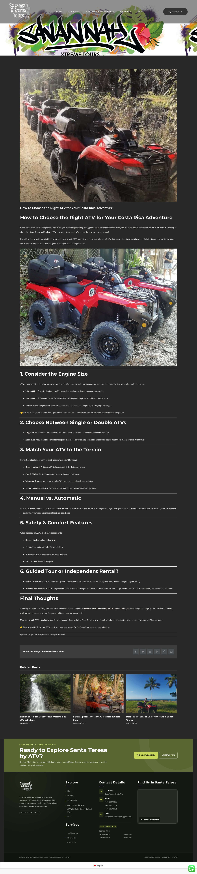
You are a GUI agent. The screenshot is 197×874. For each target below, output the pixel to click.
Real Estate (72, 838)
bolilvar (24, 635)
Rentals (70, 796)
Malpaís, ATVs (50, 232)
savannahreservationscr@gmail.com (118, 817)
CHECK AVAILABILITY (146, 755)
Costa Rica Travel (48, 635)
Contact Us (71, 843)
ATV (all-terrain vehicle (162, 228)
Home (69, 791)
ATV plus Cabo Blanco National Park (79, 810)
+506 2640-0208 (111, 802)
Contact (175, 857)
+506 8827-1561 (111, 805)
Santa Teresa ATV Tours (152, 857)
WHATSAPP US (168, 755)
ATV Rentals (72, 800)
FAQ (69, 817)
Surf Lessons (72, 833)
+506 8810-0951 (111, 809)
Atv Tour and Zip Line (75, 805)
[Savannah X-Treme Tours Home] (33, 786)
